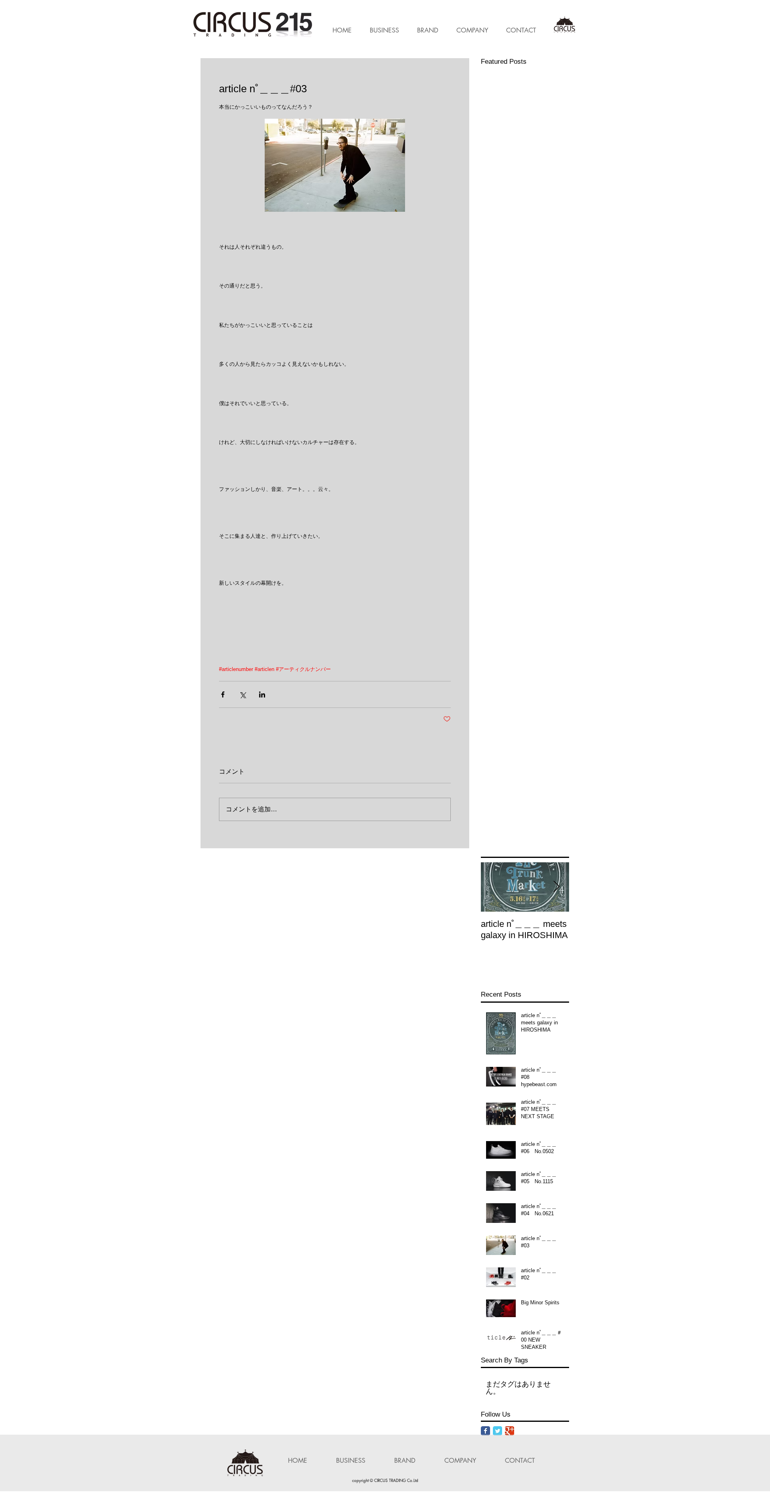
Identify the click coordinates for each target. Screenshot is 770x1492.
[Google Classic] (509, 1430)
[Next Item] (556, 887)
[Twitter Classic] (497, 1430)
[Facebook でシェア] (223, 694)
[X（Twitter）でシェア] (242, 694)
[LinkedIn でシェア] (262, 694)
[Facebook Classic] (485, 1430)
